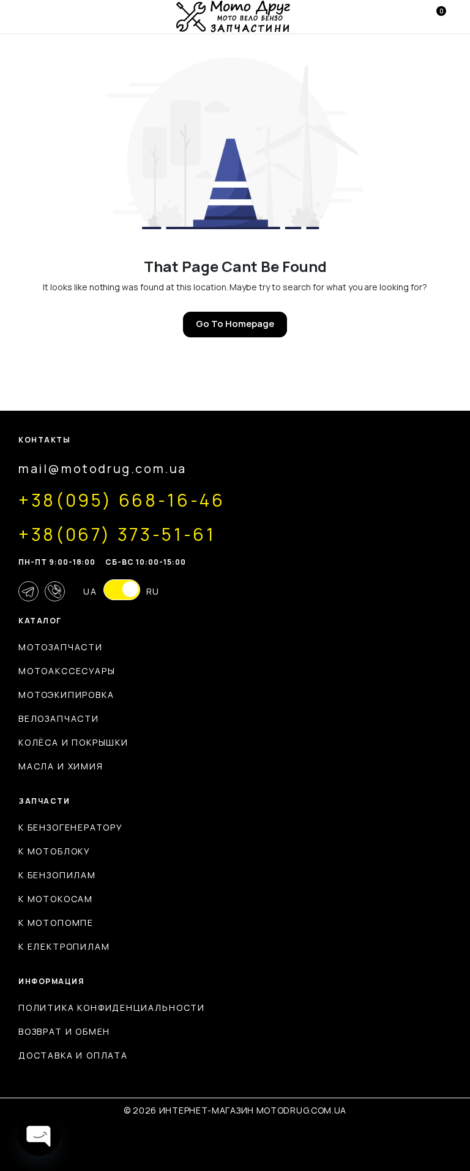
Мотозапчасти (60, 647)
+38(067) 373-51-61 (117, 534)
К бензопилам (57, 875)
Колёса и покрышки (73, 742)
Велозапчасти (58, 718)
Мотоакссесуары (66, 671)
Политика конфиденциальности (111, 1007)
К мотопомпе (56, 922)
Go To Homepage (235, 323)
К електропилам (64, 946)
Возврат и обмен (64, 1031)
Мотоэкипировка (66, 694)
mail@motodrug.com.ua (102, 468)
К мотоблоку (54, 851)
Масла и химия (60, 766)
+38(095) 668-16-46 (121, 500)
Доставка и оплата (73, 1055)
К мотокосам (55, 899)
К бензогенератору (70, 827)
